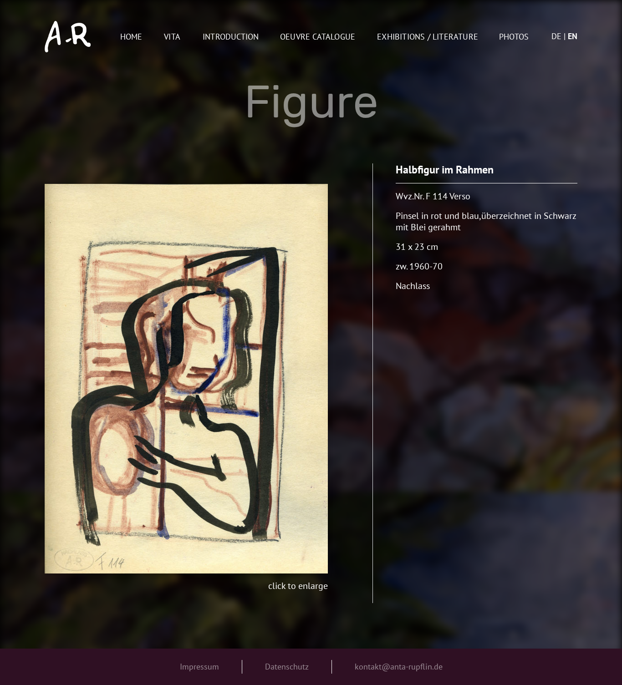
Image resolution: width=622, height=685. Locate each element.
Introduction (231, 37)
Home (131, 37)
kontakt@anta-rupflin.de (399, 666)
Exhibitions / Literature (427, 37)
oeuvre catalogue (317, 37)
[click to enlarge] (186, 378)
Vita (172, 37)
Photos (514, 37)
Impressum (199, 666)
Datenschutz (287, 666)
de (556, 36)
